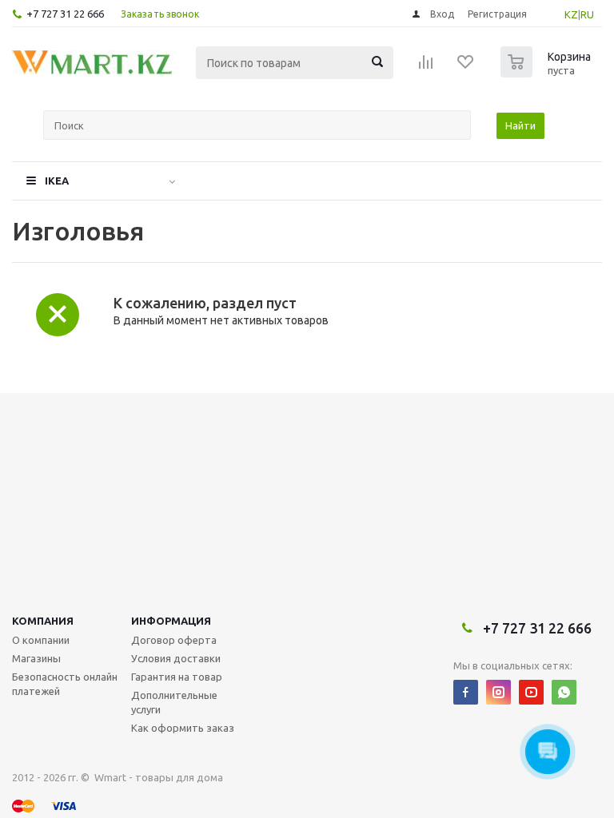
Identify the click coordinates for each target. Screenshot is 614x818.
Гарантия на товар (176, 676)
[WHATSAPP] (564, 692)
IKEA (57, 180)
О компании (41, 639)
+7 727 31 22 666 (65, 13)
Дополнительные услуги (174, 702)
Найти (520, 125)
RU (587, 14)
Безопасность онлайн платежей (65, 684)
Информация (171, 620)
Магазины (36, 658)
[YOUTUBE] (531, 692)
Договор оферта (174, 639)
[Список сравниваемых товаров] (426, 67)
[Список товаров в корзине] (547, 73)
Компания (43, 620)
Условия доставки (176, 658)
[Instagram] (498, 692)
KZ (571, 14)
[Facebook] (465, 692)
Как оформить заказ (182, 727)
